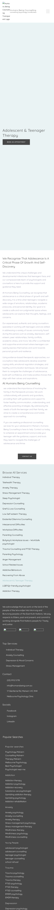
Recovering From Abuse (14, 575)
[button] (48, 11)
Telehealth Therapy (11, 482)
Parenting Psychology (13, 554)
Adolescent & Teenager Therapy (17, 580)
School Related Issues (13, 564)
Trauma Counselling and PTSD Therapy (21, 549)
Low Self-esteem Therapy (14, 514)
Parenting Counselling (13, 535)
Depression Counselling (13, 503)
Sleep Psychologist (11, 498)
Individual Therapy (11, 477)
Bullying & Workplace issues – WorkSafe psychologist (21, 542)
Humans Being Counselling (23, 10)
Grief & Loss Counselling (14, 508)
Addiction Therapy (11, 591)
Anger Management (12, 559)
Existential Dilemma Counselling (17, 519)
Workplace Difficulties (13, 529)
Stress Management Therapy (16, 493)
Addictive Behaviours (12, 570)
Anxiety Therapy (10, 487)
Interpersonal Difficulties (14, 524)
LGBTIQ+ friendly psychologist (17, 585)
